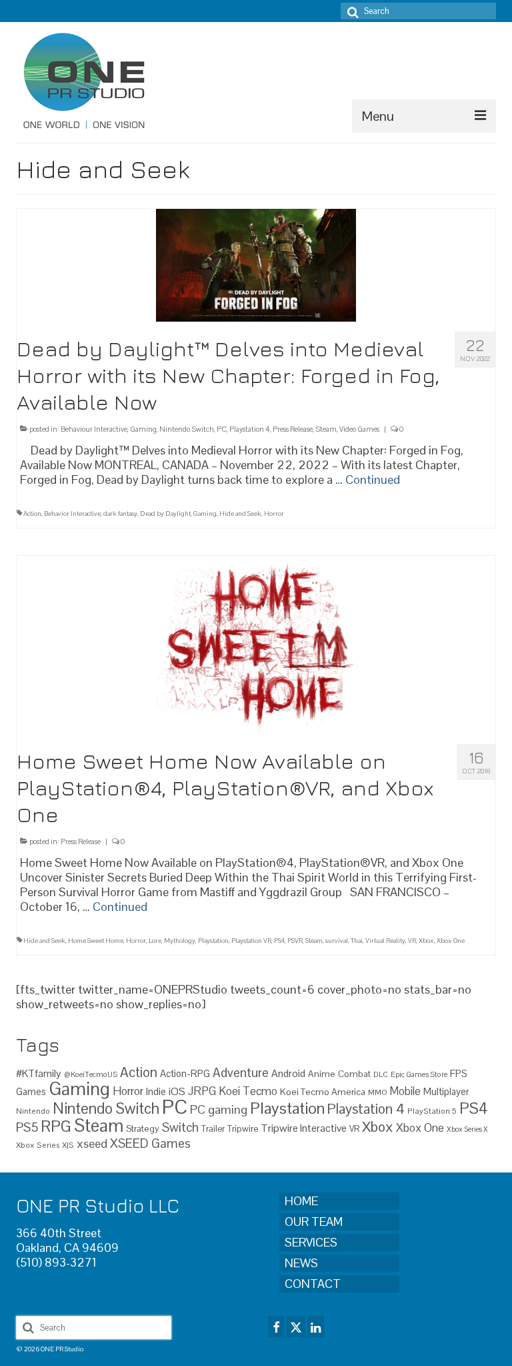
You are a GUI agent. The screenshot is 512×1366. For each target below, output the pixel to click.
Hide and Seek (240, 513)
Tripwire (242, 1128)
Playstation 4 (249, 429)
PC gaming (218, 1109)
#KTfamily (38, 1073)
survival (336, 940)
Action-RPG (185, 1073)
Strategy (142, 1128)
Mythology (179, 940)
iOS (177, 1091)
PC (222, 429)
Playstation (213, 940)
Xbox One (451, 940)
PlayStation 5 (432, 1111)
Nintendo (33, 1111)
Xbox (426, 940)
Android (288, 1073)
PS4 (279, 940)
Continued (372, 479)
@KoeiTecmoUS (90, 1074)
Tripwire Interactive (304, 1128)
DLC (380, 1074)
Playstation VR (251, 940)
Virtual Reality (385, 940)
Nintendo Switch (186, 429)
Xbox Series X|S (45, 1145)
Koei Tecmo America (322, 1092)
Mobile (405, 1091)
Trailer (213, 1128)
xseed (92, 1143)
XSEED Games (150, 1143)
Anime (321, 1074)
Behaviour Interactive (94, 429)
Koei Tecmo (248, 1091)
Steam (326, 429)
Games (31, 1092)
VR (412, 940)
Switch (180, 1127)
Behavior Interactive (72, 513)
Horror (274, 513)
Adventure (241, 1072)
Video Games (359, 429)
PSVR (295, 940)
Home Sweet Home (95, 940)
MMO (377, 1092)
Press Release (293, 429)
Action (32, 513)
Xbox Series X (467, 1129)
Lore (155, 940)
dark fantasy (120, 513)
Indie (156, 1091)
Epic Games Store (419, 1074)
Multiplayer (446, 1092)
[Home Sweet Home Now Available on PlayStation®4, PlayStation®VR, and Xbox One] (256, 643)
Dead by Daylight (165, 513)
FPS (458, 1074)
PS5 (27, 1127)
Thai (357, 940)
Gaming (143, 429)
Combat (354, 1074)
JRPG (202, 1091)
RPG (56, 1126)
